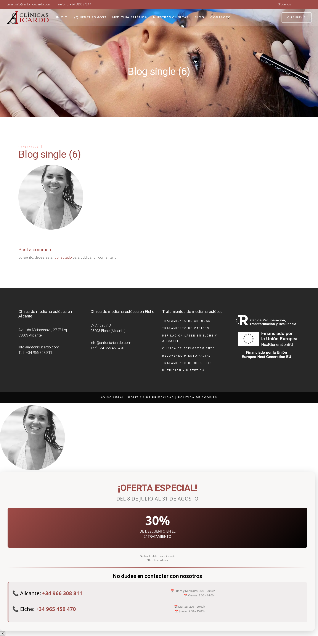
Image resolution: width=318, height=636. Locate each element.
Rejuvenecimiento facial (186, 355)
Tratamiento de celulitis (187, 363)
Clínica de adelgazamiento (188, 348)
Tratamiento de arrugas (186, 320)
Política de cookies (197, 397)
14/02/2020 (28, 146)
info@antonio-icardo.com (33, 4)
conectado (63, 257)
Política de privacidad (151, 397)
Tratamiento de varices (185, 328)
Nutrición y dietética (183, 370)
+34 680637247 (80, 4)
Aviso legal (112, 397)
